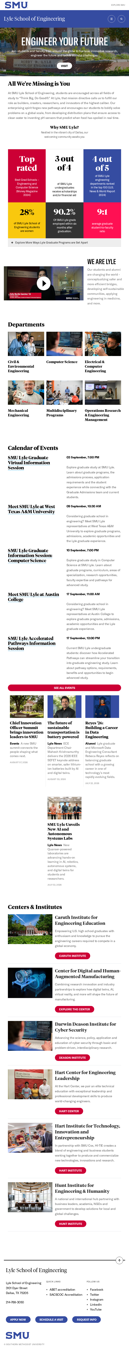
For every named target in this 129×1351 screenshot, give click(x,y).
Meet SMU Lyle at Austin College (33, 596)
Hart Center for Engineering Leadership (85, 1075)
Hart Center (69, 1111)
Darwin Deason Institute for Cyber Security (85, 1027)
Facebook (96, 1289)
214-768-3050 (15, 1302)
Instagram (96, 1299)
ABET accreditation (63, 1289)
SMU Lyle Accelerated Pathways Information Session (32, 643)
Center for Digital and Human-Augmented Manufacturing (88, 973)
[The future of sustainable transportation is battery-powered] (64, 706)
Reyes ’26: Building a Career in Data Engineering (101, 729)
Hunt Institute (70, 1224)
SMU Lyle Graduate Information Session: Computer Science (30, 555)
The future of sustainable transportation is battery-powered (63, 729)
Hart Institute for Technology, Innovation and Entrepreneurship (87, 1131)
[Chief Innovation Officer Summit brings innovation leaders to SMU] (27, 706)
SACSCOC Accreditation (66, 1295)
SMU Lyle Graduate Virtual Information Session (29, 462)
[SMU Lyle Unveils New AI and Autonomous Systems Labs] (64, 808)
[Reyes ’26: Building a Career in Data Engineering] (102, 706)
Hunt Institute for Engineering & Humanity (82, 1188)
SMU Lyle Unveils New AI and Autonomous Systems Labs (64, 831)
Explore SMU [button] (118, 5)
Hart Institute (70, 1170)
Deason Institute (72, 1057)
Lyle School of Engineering (34, 18)
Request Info (86, 1319)
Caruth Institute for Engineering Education (80, 920)
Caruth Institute (72, 956)
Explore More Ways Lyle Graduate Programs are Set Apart (51, 242)
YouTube (96, 1309)
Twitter (94, 1295)
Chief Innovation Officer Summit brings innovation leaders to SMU (26, 729)
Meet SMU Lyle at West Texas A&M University (31, 508)
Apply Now (18, 1319)
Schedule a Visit (51, 1319)
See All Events (64, 688)
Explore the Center (74, 1009)
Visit (64, 66)
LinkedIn (96, 1304)
